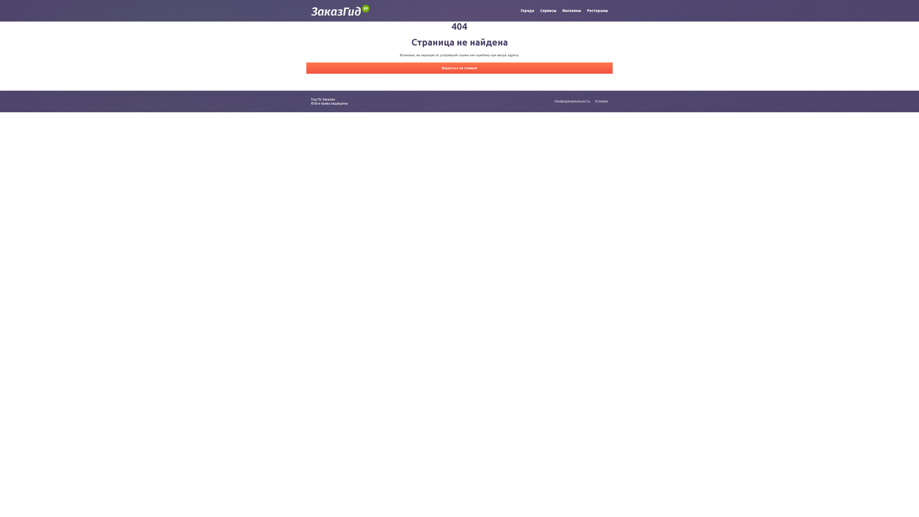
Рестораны (597, 10)
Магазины (571, 10)
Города (527, 10)
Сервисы (548, 10)
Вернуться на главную (459, 68)
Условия (601, 101)
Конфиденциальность (572, 101)
